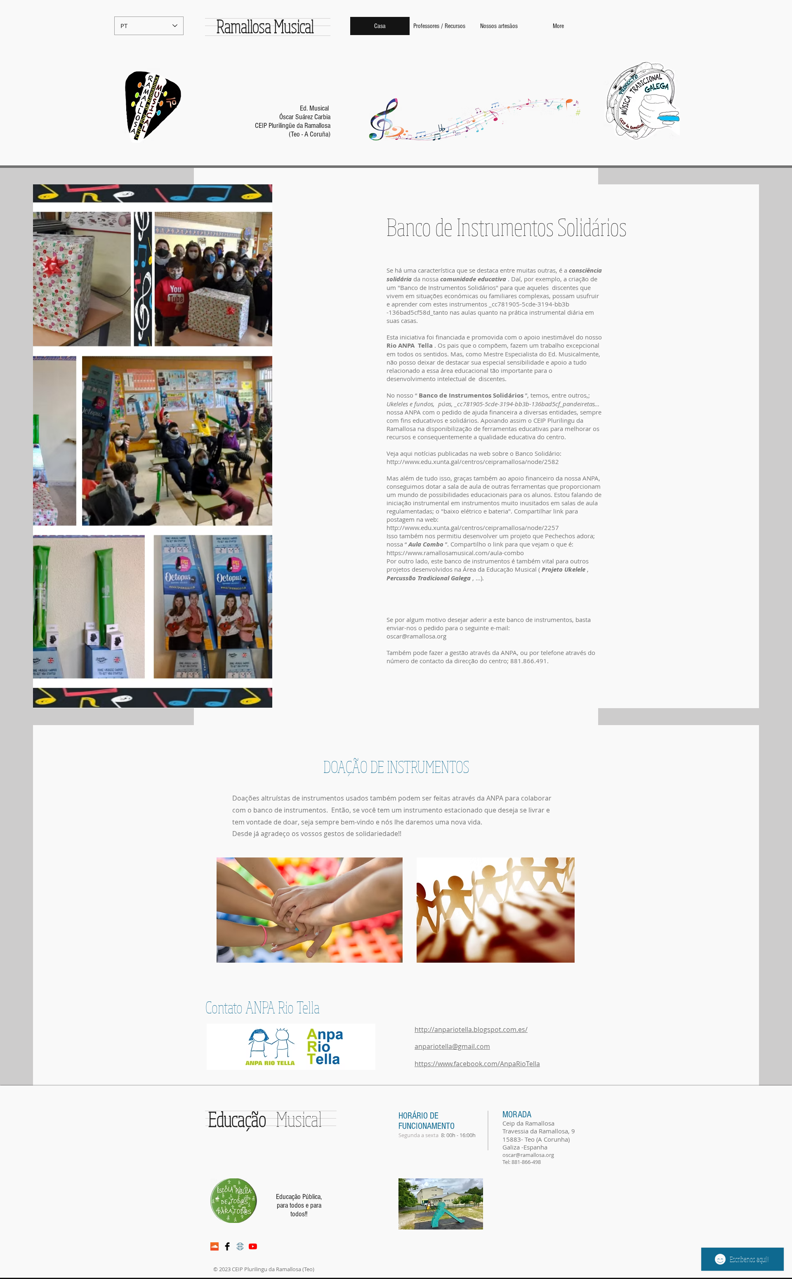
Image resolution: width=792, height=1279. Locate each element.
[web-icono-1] (240, 1246)
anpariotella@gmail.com (452, 1046)
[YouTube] (253, 1246)
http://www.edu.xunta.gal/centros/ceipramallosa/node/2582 (473, 461)
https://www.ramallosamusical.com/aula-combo (455, 553)
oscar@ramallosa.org (416, 636)
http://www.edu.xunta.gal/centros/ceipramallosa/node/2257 (474, 527)
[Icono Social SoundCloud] (214, 1246)
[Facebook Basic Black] (227, 1246)
